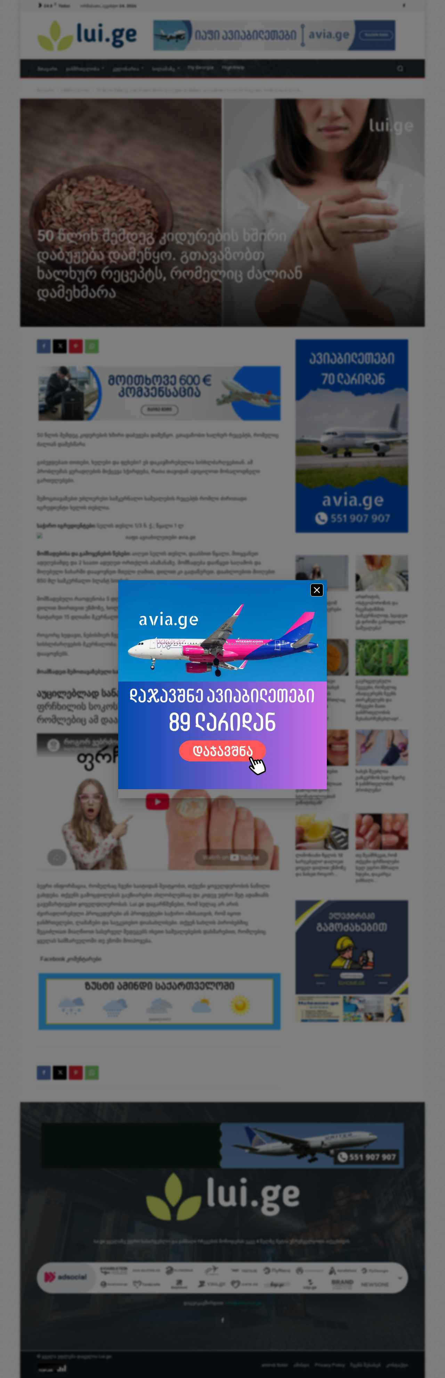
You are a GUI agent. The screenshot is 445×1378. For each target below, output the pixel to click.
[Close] (316, 590)
